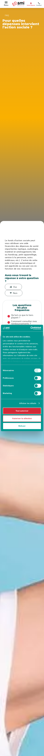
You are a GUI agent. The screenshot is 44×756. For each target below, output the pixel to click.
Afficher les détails (27, 403)
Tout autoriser (22, 411)
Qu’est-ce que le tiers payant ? (22, 316)
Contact (39, 5)
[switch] (37, 378)
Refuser (22, 426)
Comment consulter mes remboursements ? (24, 322)
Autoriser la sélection (22, 418)
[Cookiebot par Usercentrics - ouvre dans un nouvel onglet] (31, 328)
